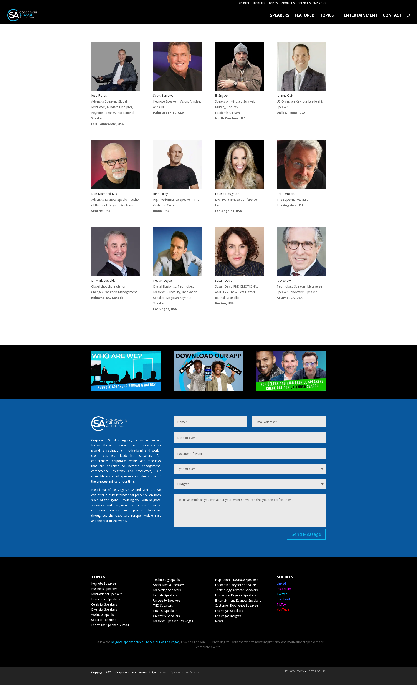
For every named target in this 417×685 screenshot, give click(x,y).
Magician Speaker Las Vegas (173, 621)
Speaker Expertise (103, 620)
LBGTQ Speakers (165, 611)
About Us (288, 3)
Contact (392, 16)
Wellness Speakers (104, 614)
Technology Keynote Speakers (236, 590)
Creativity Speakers (166, 616)
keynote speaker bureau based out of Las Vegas (145, 642)
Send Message (306, 534)
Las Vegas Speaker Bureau (110, 625)
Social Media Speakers (169, 585)
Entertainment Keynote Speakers (238, 600)
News (219, 621)
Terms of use (316, 671)
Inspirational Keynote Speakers (236, 579)
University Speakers (166, 600)
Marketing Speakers (167, 590)
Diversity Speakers (104, 609)
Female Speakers (165, 595)
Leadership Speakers (105, 599)
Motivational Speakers (106, 594)
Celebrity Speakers (104, 604)
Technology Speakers (168, 579)
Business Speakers (104, 589)
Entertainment (360, 16)
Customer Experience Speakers (237, 605)
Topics (273, 3)
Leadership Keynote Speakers (236, 585)
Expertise (244, 3)
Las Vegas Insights (228, 616)
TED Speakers (163, 605)
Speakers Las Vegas (185, 672)
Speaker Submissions (312, 3)
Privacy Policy (294, 671)
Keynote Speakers (104, 583)
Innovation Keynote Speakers (235, 595)
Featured (304, 16)
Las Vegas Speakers (229, 611)
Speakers (279, 16)
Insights (259, 3)
